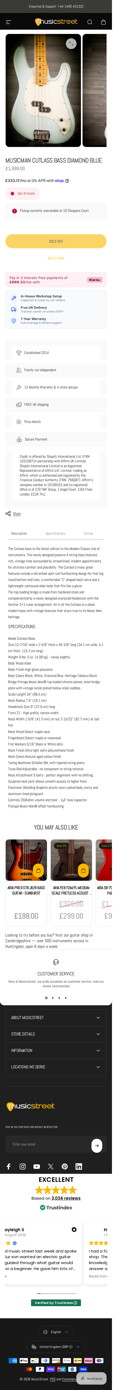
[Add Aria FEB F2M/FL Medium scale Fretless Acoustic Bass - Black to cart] (83, 870)
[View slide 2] (53, 998)
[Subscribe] (96, 1146)
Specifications (55, 533)
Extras (88, 533)
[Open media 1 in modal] (71, 43)
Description (19, 533)
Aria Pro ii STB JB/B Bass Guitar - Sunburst (26, 890)
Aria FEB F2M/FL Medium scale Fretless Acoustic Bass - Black (71, 893)
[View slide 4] (66, 998)
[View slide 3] (59, 998)
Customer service (55, 974)
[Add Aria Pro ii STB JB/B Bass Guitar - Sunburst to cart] (38, 870)
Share (17, 513)
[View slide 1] (46, 998)
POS (53, 1379)
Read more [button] (99, 1276)
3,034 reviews (66, 1198)
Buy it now (56, 258)
